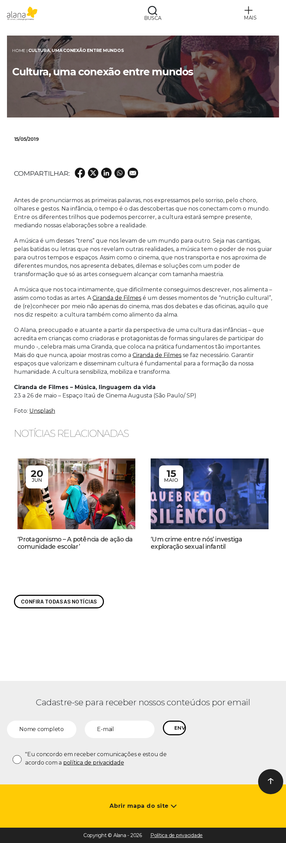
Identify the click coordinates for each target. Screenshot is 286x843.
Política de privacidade (176, 835)
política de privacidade (93, 762)
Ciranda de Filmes (116, 298)
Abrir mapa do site (140, 806)
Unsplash (42, 411)
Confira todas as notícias (59, 602)
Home (18, 50)
